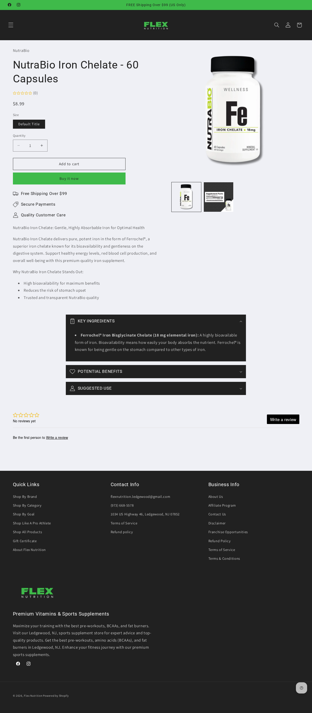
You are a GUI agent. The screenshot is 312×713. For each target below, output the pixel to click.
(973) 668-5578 (122, 505)
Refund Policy (219, 541)
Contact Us (217, 514)
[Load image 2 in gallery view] (218, 197)
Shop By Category (27, 505)
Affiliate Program (222, 505)
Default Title (29, 124)
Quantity (19, 135)
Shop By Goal (24, 514)
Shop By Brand (25, 496)
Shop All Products (27, 532)
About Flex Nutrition (29, 549)
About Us (215, 496)
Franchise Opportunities (228, 532)
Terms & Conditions (224, 558)
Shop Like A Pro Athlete (32, 523)
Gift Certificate (25, 541)
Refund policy (122, 532)
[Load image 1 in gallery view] (186, 197)
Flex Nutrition (33, 695)
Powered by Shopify (55, 695)
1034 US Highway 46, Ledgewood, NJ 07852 (145, 514)
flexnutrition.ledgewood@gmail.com (140, 496)
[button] (10, 25)
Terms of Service (124, 523)
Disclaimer (217, 523)
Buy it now (69, 178)
